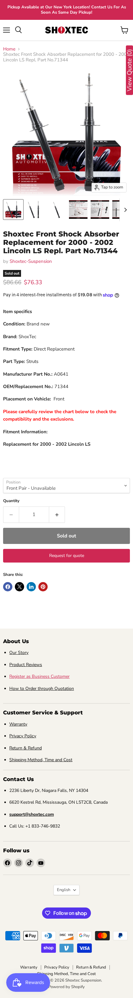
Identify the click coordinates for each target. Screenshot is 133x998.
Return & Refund (25, 748)
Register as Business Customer (39, 676)
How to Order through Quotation (41, 688)
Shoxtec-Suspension (31, 261)
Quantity (11, 501)
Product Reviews (25, 665)
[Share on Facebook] (7, 586)
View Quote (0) (129, 70)
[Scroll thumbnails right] (124, 209)
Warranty (18, 724)
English (63, 890)
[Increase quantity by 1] (57, 514)
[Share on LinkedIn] (31, 586)
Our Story (18, 653)
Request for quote (66, 556)
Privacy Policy (22, 736)
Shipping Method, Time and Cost (40, 760)
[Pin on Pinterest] (43, 586)
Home (9, 49)
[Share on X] (19, 586)
